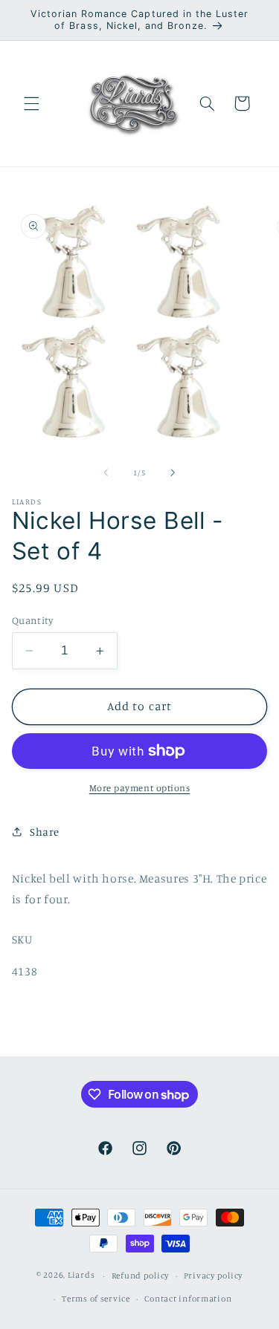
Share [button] (45, 831)
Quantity (32, 620)
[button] (31, 103)
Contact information (187, 1298)
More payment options (139, 787)
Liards (81, 1275)
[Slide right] (173, 472)
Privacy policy (213, 1275)
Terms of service (96, 1298)
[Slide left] (105, 472)
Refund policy (141, 1275)
